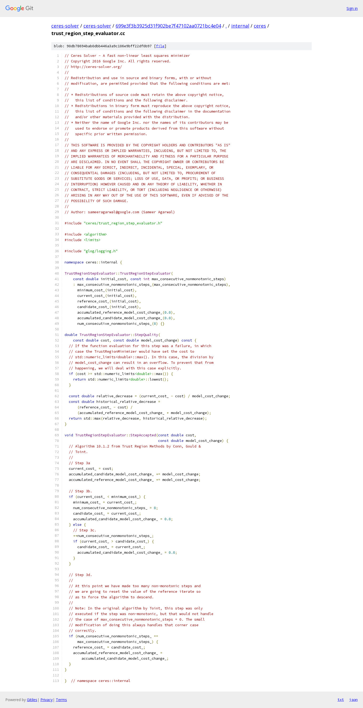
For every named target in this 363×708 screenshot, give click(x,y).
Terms (61, 699)
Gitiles (32, 699)
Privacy (46, 699)
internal (240, 26)
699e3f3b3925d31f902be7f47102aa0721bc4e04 (168, 26)
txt (340, 699)
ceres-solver (65, 26)
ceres (260, 26)
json (353, 699)
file (160, 46)
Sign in (352, 8)
